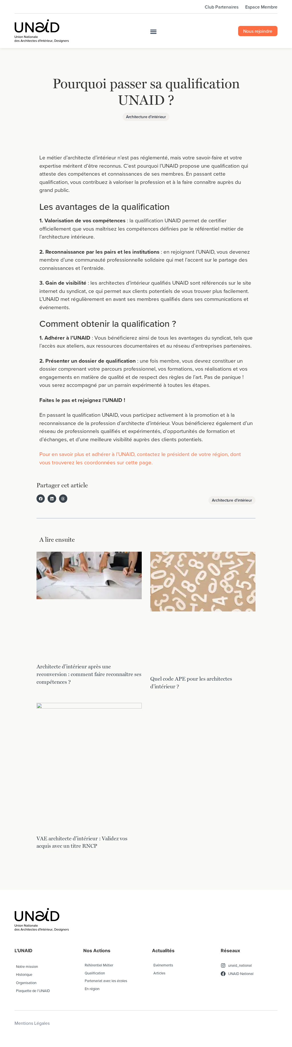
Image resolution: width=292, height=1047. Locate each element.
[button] (153, 31)
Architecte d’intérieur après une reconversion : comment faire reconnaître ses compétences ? (88, 674)
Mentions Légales (32, 1023)
